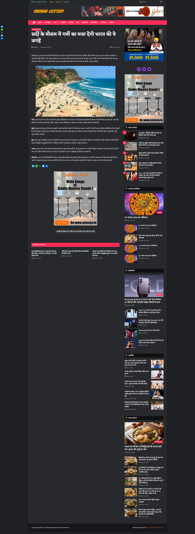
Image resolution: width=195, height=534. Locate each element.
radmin (35, 47)
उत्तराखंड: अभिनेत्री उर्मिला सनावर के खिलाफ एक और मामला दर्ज (150, 134)
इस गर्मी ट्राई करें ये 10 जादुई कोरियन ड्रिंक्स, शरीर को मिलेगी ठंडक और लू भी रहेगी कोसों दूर (151, 480)
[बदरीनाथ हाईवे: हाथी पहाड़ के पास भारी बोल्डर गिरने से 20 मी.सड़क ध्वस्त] (131, 146)
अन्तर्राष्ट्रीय (47, 22)
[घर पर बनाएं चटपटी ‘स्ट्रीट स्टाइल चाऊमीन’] (131, 503)
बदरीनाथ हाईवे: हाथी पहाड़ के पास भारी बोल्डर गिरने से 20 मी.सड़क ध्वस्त (151, 144)
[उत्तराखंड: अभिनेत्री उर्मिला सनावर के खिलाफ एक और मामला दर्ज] (131, 136)
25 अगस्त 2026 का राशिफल (148, 245)
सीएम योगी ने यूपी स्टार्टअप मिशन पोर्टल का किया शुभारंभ (151, 154)
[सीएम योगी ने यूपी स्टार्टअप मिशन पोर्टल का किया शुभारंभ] (131, 156)
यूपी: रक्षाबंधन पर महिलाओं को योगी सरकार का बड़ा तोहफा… (150, 164)
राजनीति (63, 22)
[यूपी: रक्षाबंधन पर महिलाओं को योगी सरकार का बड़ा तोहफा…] (131, 166)
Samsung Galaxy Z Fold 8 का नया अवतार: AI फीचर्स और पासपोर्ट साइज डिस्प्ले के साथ (143, 301)
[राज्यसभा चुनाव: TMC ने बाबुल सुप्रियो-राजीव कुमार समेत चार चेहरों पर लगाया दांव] (157, 395)
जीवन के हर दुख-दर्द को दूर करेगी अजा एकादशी (150, 236)
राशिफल (111, 22)
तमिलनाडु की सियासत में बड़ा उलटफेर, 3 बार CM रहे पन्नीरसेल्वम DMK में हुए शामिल (137, 404)
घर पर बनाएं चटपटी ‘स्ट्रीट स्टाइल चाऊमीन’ (149, 500)
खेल (78, 22)
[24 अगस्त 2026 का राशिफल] (131, 259)
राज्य (55, 22)
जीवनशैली (94, 22)
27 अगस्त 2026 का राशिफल (136, 217)
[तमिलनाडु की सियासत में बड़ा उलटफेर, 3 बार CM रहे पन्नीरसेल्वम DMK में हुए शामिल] (157, 405)
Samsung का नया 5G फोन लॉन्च (149, 330)
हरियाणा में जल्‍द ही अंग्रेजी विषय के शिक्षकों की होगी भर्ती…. (75, 252)
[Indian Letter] (48, 11)
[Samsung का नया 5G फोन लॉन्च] (131, 333)
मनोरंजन (103, 22)
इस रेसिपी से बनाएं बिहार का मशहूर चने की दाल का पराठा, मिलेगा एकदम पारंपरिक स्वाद (151, 470)
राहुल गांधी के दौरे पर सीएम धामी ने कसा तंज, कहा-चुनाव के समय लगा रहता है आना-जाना (135, 363)
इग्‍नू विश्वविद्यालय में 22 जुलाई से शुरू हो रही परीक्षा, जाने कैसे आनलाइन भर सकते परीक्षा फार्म (44, 253)
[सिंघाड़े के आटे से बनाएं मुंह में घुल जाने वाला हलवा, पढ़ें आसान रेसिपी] (131, 461)
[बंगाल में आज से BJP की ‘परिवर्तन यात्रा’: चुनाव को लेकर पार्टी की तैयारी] (157, 384)
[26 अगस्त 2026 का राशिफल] (131, 229)
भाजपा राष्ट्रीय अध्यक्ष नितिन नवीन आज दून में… (137, 372)
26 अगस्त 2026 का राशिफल (148, 225)
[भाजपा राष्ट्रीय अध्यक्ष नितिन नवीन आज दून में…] (157, 374)
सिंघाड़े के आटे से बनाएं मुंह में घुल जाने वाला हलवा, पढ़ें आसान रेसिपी (151, 458)
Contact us (66, 2)
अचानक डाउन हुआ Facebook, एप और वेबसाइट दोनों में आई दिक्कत (151, 321)
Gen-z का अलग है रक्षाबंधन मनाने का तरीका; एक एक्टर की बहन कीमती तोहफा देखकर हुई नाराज (150, 175)
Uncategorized (36, 29)
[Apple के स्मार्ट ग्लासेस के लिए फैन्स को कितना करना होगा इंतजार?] (131, 343)
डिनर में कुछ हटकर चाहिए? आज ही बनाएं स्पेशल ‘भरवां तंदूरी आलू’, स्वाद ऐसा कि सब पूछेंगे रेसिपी (150, 512)
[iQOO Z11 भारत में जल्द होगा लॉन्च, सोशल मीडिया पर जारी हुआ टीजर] (131, 313)
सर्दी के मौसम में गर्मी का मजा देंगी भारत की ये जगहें (75, 231)
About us (58, 2)
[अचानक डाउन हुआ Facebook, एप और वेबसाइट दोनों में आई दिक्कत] (131, 323)
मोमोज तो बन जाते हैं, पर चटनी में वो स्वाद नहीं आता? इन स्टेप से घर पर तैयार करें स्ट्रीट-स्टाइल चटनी (150, 491)
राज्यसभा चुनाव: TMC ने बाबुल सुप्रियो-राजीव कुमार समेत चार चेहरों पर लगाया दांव (137, 393)
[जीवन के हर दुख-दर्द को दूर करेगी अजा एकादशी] (131, 239)
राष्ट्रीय (39, 22)
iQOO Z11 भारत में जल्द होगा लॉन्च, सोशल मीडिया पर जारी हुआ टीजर (150, 311)
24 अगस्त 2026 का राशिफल (148, 255)
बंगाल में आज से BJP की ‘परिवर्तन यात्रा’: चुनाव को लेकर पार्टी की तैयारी (136, 382)
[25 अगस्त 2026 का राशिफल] (131, 249)
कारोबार (71, 22)
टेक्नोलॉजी (85, 22)
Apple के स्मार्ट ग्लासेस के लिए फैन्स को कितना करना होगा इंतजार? (151, 341)
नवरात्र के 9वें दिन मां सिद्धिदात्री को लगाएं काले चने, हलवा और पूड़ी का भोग (143, 448)
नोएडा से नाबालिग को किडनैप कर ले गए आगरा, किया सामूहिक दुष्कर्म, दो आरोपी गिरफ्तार (104, 253)
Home (51, 2)
